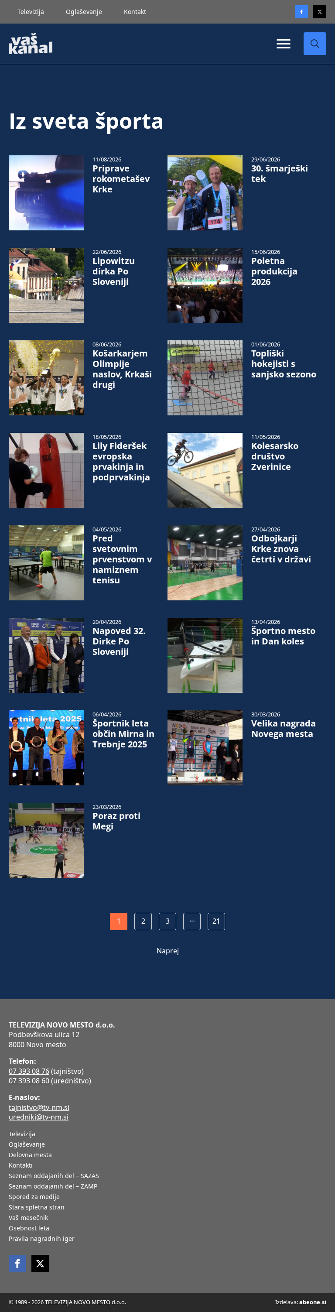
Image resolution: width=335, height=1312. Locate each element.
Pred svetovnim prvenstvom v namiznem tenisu (122, 559)
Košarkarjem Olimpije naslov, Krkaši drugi (122, 369)
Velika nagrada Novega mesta (283, 728)
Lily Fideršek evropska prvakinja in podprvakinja (121, 462)
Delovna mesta (30, 1155)
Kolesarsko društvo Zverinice (274, 456)
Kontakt (135, 11)
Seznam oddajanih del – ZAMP (53, 1186)
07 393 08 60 (29, 1081)
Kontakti (21, 1165)
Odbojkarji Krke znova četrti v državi (281, 549)
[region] (113, 1243)
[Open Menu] (284, 44)
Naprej (168, 951)
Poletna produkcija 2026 (274, 271)
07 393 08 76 (29, 1071)
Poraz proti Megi (116, 821)
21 (216, 921)
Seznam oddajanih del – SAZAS (54, 1176)
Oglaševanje (84, 11)
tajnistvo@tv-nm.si (39, 1107)
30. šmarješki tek (279, 173)
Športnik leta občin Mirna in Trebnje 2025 (123, 734)
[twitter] (319, 11)
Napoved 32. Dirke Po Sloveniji (119, 641)
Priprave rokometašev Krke (121, 179)
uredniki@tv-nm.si (38, 1117)
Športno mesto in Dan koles (283, 636)
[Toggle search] (315, 43)
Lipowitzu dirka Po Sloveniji (113, 271)
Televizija (30, 11)
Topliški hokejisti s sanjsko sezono (283, 364)
